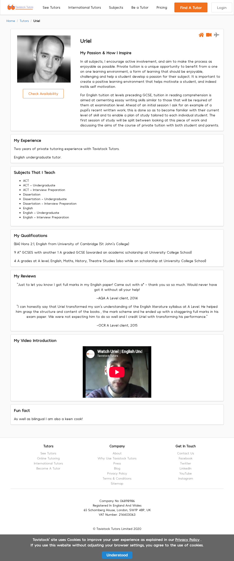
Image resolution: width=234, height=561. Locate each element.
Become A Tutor (48, 468)
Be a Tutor (140, 7)
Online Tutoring (48, 458)
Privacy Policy (117, 473)
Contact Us (185, 453)
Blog (117, 468)
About (117, 453)
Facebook (185, 458)
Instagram (185, 478)
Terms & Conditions (117, 478)
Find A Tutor (191, 7)
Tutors (24, 20)
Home (10, 20)
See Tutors (51, 7)
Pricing (162, 7)
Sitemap (117, 483)
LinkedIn (185, 468)
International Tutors (84, 7)
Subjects (116, 7)
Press (117, 463)
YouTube (185, 473)
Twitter (185, 463)
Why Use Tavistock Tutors (117, 458)
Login (221, 7)
